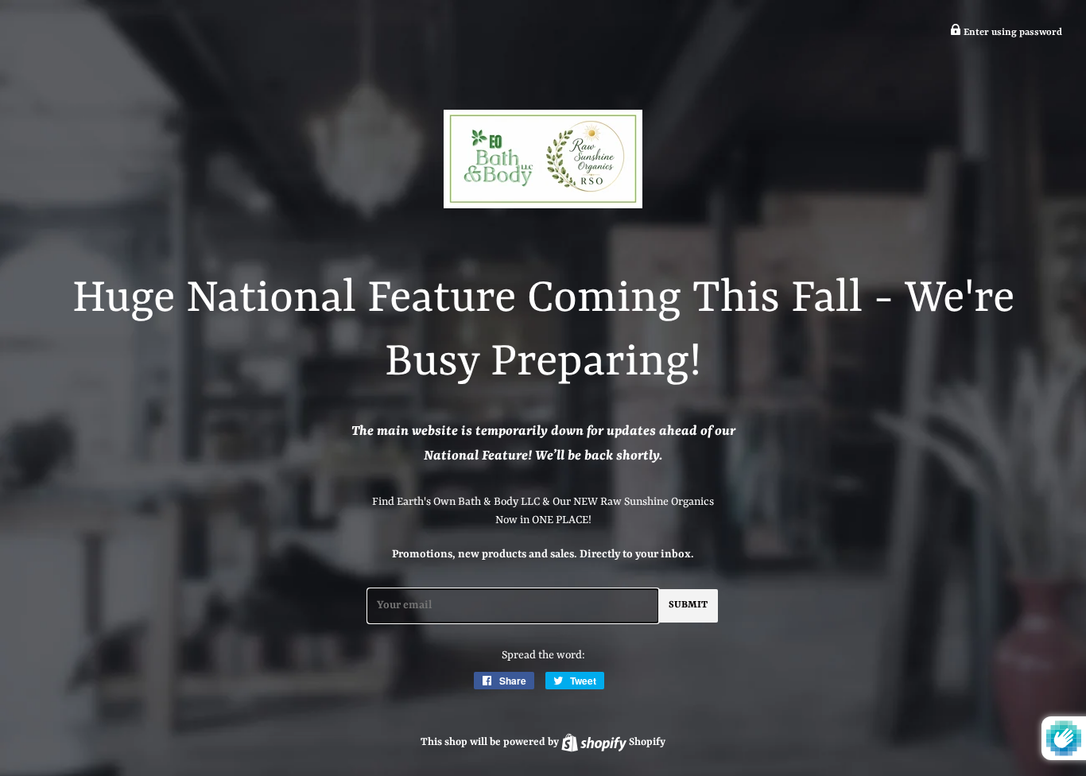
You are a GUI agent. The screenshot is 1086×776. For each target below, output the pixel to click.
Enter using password (1011, 32)
